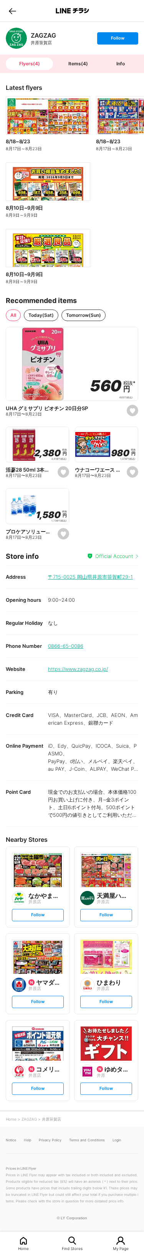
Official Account (114, 556)
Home (23, 1248)
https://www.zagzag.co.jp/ (78, 669)
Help (27, 1140)
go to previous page (12, 11)
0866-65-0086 (65, 646)
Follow (117, 40)
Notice (11, 1140)
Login (117, 1140)
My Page (121, 1248)
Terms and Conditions (87, 1140)
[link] (16, 38)
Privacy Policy (50, 1140)
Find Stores (72, 1248)
